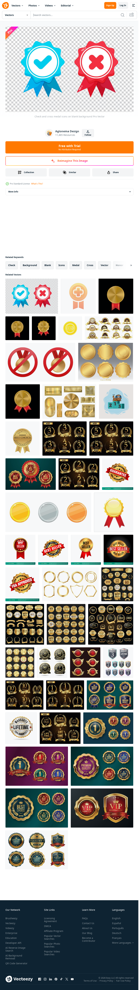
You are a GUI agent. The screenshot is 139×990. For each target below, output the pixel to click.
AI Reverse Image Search (15, 947)
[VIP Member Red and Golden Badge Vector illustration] (102, 806)
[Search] (123, 15)
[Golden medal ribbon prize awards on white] (113, 510)
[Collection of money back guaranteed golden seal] (52, 661)
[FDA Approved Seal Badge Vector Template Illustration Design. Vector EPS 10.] (22, 583)
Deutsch (114, 931)
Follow (88, 134)
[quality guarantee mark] (22, 437)
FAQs (83, 916)
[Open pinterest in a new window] (56, 980)
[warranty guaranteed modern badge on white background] (118, 661)
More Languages (119, 941)
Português (115, 926)
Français (114, 936)
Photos (32, 5)
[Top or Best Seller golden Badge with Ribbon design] (30, 472)
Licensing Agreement (49, 918)
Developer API (13, 941)
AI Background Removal (13, 955)
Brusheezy (11, 916)
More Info (13, 190)
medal (75, 263)
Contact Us (87, 921)
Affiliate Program (53, 929)
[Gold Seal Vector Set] (105, 360)
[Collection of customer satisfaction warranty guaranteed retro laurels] (64, 437)
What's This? (37, 183)
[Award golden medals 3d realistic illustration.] (44, 326)
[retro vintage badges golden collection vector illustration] (117, 583)
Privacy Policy (107, 981)
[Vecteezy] (5, 5)
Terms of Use (90, 981)
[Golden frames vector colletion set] (70, 583)
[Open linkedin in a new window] (50, 980)
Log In (123, 5)
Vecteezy (10, 921)
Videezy (9, 926)
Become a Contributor (87, 938)
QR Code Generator (11, 963)
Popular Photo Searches (51, 943)
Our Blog (86, 931)
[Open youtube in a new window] (72, 980)
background (30, 263)
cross (90, 263)
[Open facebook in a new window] (39, 980)
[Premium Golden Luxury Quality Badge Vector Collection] (36, 848)
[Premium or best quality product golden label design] (110, 693)
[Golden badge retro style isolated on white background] (85, 661)
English (114, 916)
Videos (49, 5)
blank (47, 263)
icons (61, 263)
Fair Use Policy (123, 981)
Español (114, 921)
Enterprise (11, 931)
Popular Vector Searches (51, 936)
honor (119, 263)
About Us (86, 926)
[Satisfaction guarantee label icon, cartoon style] (70, 326)
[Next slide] (125, 263)
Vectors (16, 5)
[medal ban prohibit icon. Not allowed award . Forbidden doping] (40, 360)
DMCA (46, 924)
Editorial (66, 5)
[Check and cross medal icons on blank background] (31, 294)
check (11, 263)
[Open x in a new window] (66, 980)
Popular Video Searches (51, 951)
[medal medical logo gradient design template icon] (78, 294)
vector (104, 263)
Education (11, 936)
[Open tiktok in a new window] (61, 980)
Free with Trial (69, 147)
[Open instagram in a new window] (45, 980)
